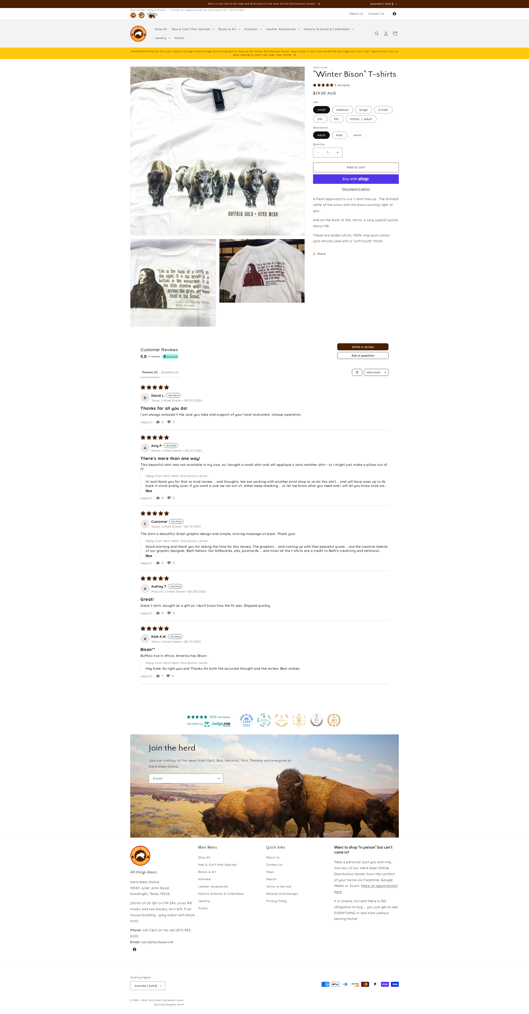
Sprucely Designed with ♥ (169, 1004)
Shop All (204, 857)
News (270, 872)
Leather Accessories (213, 886)
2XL (320, 119)
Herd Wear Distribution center (166, 1000)
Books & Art (207, 872)
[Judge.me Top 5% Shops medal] (316, 720)
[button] (192, 29)
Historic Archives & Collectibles (221, 894)
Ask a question (362, 355)
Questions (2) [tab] (170, 372)
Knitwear (205, 879)
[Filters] (357, 372)
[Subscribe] (218, 778)
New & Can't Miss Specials (217, 864)
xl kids (383, 110)
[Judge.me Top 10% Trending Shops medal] (334, 720)
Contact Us (274, 864)
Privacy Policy (276, 901)
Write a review (363, 347)
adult (359, 136)
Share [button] (321, 254)
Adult (321, 135)
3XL (337, 119)
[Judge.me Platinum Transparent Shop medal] (264, 720)
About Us (273, 857)
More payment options (356, 188)
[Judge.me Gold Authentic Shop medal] (281, 720)
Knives (203, 908)
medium (342, 110)
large (363, 110)
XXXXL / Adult (361, 119)
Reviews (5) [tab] (150, 372)
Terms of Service (278, 886)
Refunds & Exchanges (282, 894)
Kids (339, 135)
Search (271, 879)
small (321, 110)
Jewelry (204, 901)
